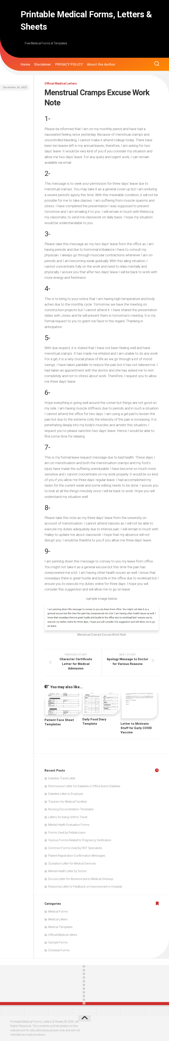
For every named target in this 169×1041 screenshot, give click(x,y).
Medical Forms (58, 911)
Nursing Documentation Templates (71, 809)
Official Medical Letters (61, 83)
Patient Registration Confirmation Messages (76, 855)
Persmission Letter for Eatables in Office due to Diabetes (84, 786)
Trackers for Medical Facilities (67, 801)
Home (25, 64)
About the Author (101, 64)
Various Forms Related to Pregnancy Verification (79, 840)
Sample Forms (58, 942)
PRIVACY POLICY (69, 64)
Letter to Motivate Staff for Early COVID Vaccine (136, 728)
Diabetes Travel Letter (61, 778)
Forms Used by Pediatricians (67, 832)
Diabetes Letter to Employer (65, 793)
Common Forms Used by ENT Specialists (75, 848)
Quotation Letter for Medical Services (72, 863)
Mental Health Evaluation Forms (68, 824)
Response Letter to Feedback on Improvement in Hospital (85, 886)
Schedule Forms (59, 950)
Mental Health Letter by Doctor (67, 871)
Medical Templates (60, 927)
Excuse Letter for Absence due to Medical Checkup (80, 879)
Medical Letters (58, 919)
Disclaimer (42, 64)
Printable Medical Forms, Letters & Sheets (86, 20)
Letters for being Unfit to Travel (67, 817)
